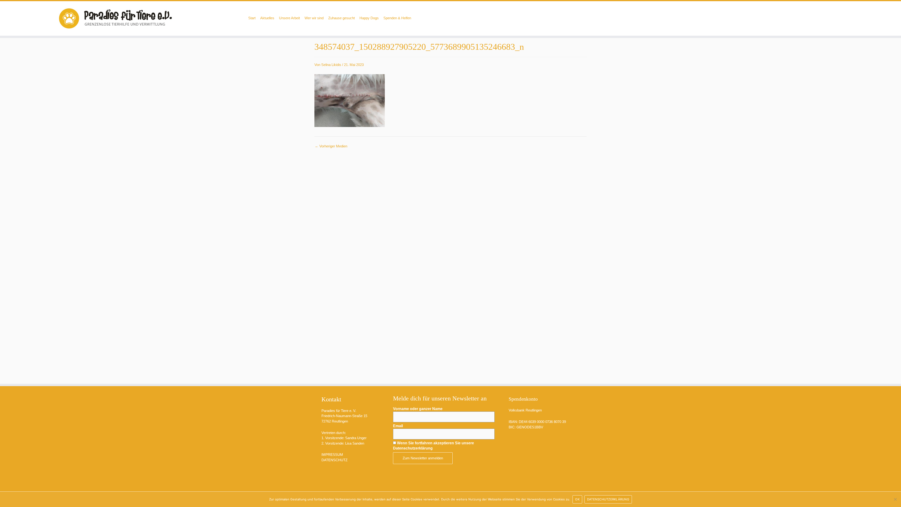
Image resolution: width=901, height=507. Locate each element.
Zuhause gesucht (341, 18)
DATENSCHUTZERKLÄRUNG (608, 499)
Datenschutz (334, 460)
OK (577, 499)
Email (398, 426)
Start (252, 18)
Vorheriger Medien (331, 146)
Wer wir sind (314, 18)
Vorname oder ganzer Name (418, 409)
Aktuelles (267, 18)
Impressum (332, 455)
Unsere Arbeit (289, 18)
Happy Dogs (369, 18)
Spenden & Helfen (397, 18)
